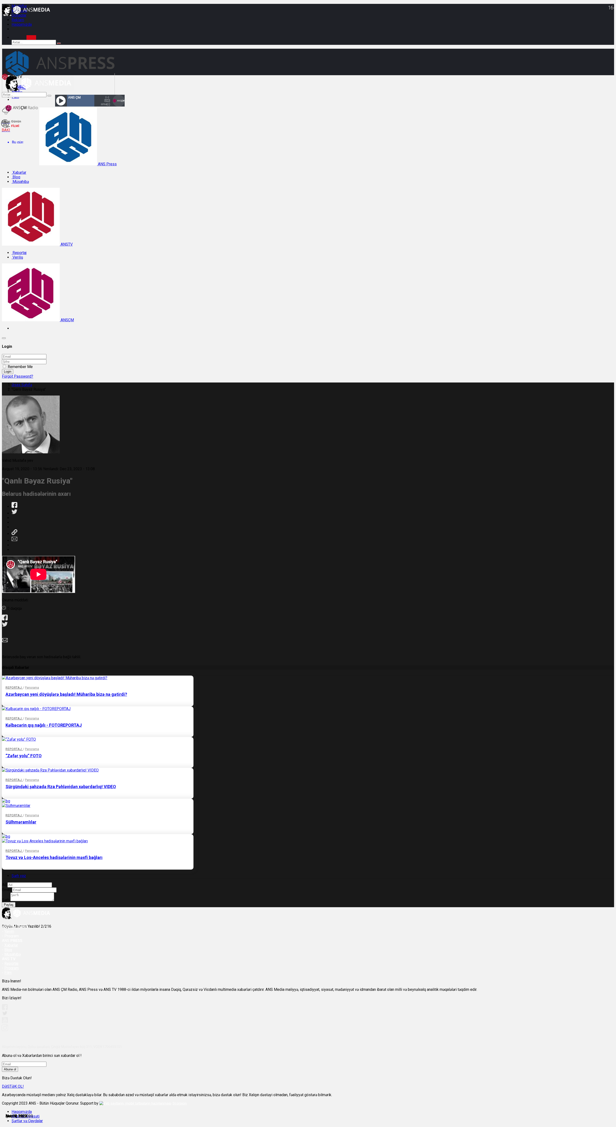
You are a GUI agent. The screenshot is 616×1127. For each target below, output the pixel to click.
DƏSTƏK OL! (13, 1086)
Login (7, 371)
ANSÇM (67, 320)
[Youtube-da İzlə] (5, 1022)
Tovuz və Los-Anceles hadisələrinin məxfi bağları (54, 857)
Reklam (18, 20)
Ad (4, 884)
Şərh (5, 900)
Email (6, 889)
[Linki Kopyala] (14, 533)
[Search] (31, 37)
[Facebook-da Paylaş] (14, 506)
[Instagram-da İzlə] (5, 1029)
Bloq (16, 177)
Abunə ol (10, 1069)
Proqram (11, 968)
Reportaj (19, 252)
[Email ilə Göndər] (14, 540)
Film (8, 972)
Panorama (32, 687)
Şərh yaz (19, 875)
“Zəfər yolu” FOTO (24, 755)
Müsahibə (20, 181)
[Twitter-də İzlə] (4, 1014)
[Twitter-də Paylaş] (14, 513)
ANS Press (107, 164)
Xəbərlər (19, 172)
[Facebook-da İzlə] (5, 1008)
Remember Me (20, 366)
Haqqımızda (22, 24)
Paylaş (8, 904)
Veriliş (17, 257)
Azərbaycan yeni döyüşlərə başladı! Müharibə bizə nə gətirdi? (66, 694)
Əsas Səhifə (22, 384)
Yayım (9, 931)
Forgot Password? (17, 376)
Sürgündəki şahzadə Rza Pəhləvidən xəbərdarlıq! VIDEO (61, 786)
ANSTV (66, 244)
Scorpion (180, 1103)
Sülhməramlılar (21, 822)
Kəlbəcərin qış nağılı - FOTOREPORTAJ (44, 725)
